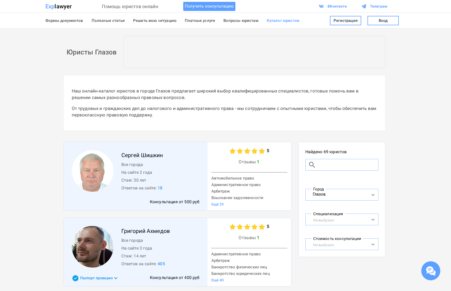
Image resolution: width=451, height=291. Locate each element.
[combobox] (336, 194)
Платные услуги (200, 20)
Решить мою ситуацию (154, 20)
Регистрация (346, 20)
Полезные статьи (108, 20)
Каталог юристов (283, 20)
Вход (383, 20)
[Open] (373, 195)
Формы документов (64, 20)
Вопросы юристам (240, 20)
